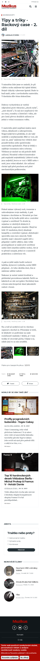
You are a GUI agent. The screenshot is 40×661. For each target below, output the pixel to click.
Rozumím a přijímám (10, 657)
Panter (18, 573)
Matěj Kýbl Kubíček (12, 426)
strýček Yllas (20, 597)
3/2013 (27, 365)
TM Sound (19, 585)
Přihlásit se (34, 2)
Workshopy (9, 15)
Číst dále (7, 446)
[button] (11, 383)
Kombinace (13, 544)
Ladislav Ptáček (12, 35)
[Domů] (9, 6)
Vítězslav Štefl (11, 488)
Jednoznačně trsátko (17, 538)
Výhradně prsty (15, 541)
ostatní (35, 374)
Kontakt (20, 635)
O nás (20, 640)
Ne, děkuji (24, 657)
